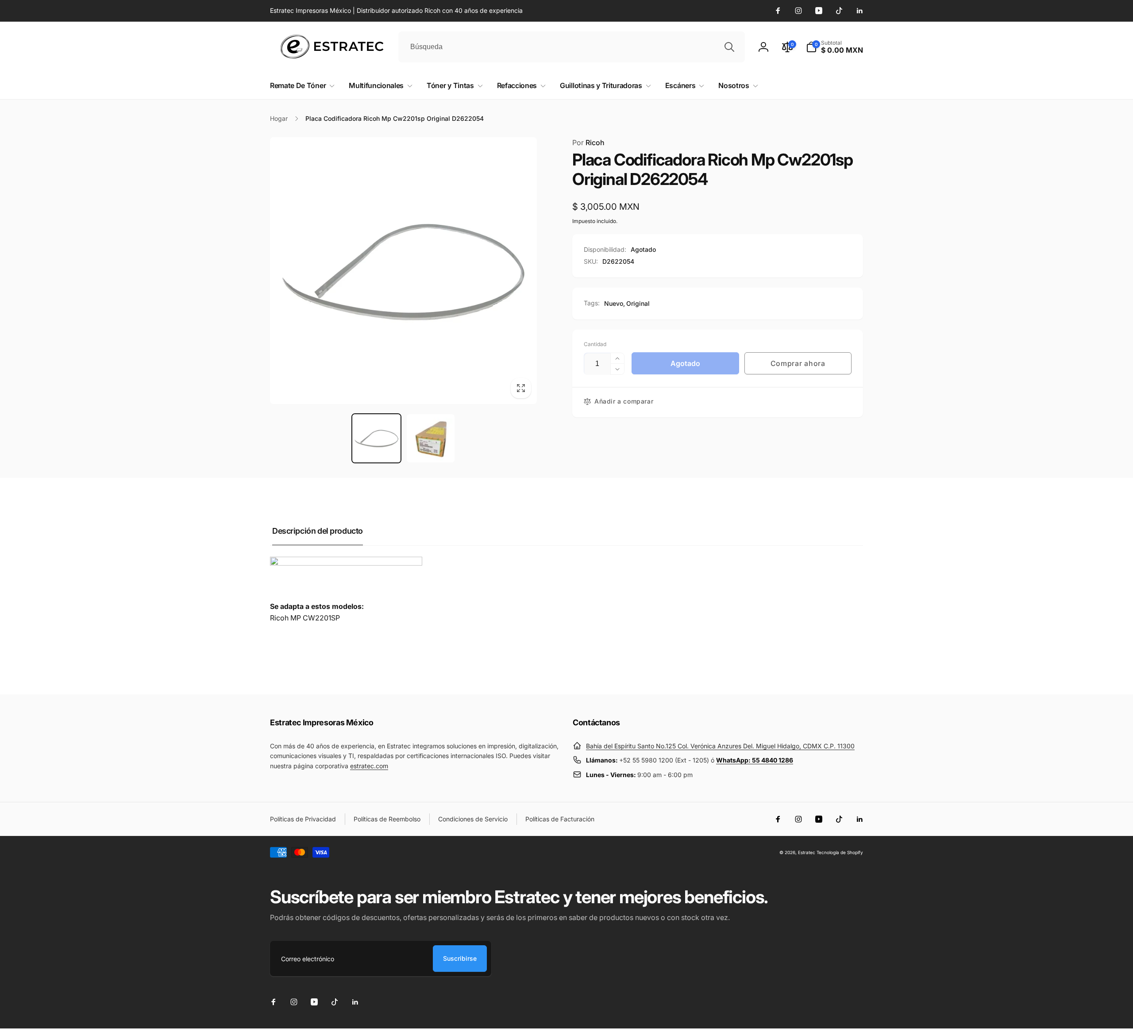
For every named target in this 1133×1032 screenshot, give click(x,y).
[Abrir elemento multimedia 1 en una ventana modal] (403, 270)
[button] (834, 47)
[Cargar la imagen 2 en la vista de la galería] (431, 438)
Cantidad (595, 344)
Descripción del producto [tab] (317, 530)
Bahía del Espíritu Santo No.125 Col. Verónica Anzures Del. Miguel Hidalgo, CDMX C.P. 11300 (720, 746)
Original (638, 303)
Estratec (806, 852)
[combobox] (571, 46)
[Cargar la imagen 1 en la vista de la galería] (376, 438)
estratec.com (369, 766)
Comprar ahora (798, 363)
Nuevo (613, 303)
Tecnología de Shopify (840, 852)
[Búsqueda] (729, 47)
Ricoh (588, 142)
